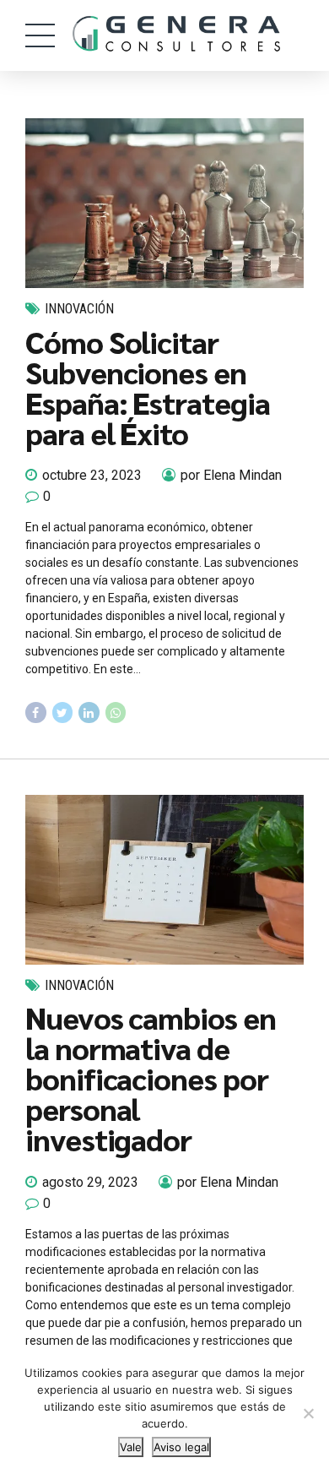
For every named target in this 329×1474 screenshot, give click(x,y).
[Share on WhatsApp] (116, 712)
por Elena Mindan (231, 475)
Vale (131, 1447)
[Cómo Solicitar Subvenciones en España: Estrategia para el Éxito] (164, 203)
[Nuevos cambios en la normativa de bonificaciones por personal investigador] (164, 880)
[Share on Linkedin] (89, 712)
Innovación (79, 309)
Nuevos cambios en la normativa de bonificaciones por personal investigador (150, 1078)
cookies (102, 1372)
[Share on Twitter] (62, 712)
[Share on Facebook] (35, 712)
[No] (307, 1413)
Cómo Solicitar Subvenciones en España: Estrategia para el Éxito (147, 387)
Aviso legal (181, 1447)
